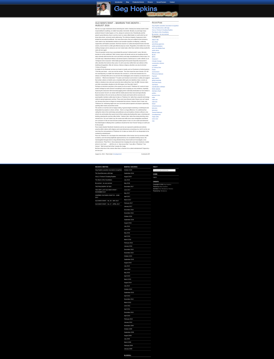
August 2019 (128, 176)
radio (153, 97)
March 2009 (127, 342)
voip (153, 121)
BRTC (154, 57)
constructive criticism (158, 63)
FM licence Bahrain (157, 74)
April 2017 (127, 196)
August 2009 (128, 335)
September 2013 (129, 292)
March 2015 (127, 279)
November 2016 (129, 213)
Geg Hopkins (167, 184)
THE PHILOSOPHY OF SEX (103, 186)
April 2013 (127, 296)
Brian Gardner (163, 186)
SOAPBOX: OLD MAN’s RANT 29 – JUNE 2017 (107, 196)
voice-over (155, 119)
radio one (155, 99)
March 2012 (127, 302)
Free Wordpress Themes (166, 189)
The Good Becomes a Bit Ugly (160, 28)
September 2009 (129, 332)
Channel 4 (155, 59)
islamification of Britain (158, 87)
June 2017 (127, 190)
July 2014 (127, 286)
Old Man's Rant (156, 91)
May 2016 (127, 233)
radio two (154, 101)
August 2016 (128, 223)
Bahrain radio (156, 52)
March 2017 (127, 200)
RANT (154, 104)
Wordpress (164, 191)
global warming (156, 80)
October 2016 (128, 216)
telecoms (154, 108)
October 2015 (128, 256)
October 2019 (128, 170)
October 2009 (128, 329)
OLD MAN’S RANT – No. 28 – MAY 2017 (107, 201)
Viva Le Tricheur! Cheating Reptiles (162, 30)
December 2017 (129, 186)
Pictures (150, 2)
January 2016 (128, 246)
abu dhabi (155, 42)
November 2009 (129, 325)
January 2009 (128, 349)
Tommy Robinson (157, 112)
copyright (154, 65)
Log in (155, 177)
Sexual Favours (161, 2)
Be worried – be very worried (160, 34)
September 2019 (129, 173)
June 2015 (127, 269)
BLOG (154, 54)
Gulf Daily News (156, 82)
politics (154, 93)
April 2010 (127, 315)
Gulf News (155, 84)
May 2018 (127, 183)
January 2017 (128, 206)
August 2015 (128, 262)
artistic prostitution (157, 46)
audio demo (155, 50)
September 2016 (129, 219)
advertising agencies (158, 44)
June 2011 (127, 306)
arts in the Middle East (158, 48)
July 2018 (127, 180)
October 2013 (128, 289)
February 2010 (128, 319)
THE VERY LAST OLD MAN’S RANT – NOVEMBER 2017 (106, 191)
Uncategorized (117, 154)
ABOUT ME (155, 39)
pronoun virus (156, 95)
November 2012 (129, 299)
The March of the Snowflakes (160, 32)
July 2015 (127, 266)
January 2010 (128, 322)
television (155, 110)
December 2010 (129, 312)
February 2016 (128, 243)
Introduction (118, 2)
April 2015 (127, 276)
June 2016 (127, 229)
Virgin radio (155, 116)
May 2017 (127, 193)
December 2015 (129, 249)
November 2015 (129, 253)
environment (155, 72)
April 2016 (127, 236)
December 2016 (129, 209)
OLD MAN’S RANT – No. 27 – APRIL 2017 (107, 204)
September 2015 (129, 259)
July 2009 (127, 339)
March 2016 (127, 239)
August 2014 (128, 282)
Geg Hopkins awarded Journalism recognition (165, 25)
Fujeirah (154, 76)
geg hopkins (155, 78)
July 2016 (127, 226)
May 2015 (127, 272)
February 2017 (128, 203)
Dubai (154, 69)
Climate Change (157, 61)
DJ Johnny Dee (156, 67)
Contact (172, 2)
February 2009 (128, 345)
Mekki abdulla (156, 89)
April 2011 (127, 309)
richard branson (156, 106)
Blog (127, 2)
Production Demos (138, 2)
